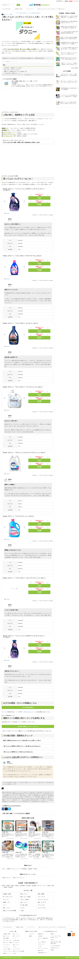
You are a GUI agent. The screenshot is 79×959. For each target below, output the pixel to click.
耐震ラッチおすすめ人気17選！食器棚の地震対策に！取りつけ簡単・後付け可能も (69, 38)
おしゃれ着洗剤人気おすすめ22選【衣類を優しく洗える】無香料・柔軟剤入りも (48, 855)
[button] (9, 210)
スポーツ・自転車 (24, 899)
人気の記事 (40, 936)
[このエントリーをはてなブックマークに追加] (9, 809)
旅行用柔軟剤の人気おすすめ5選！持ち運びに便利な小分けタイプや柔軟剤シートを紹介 (69, 43)
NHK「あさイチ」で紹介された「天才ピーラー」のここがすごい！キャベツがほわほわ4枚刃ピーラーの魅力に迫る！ (69, 82)
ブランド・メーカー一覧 (42, 948)
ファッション (6, 899)
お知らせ (52, 939)
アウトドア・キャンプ (43, 899)
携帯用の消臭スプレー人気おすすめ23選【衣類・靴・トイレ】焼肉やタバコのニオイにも (69, 17)
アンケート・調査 (8, 14)
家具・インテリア (42, 902)
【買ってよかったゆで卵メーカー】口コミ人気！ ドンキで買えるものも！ (69, 53)
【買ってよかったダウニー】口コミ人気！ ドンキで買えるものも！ (51, 8)
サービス (22, 907)
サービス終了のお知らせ (55, 945)
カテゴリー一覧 (41, 944)
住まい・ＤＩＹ (23, 902)
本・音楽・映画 (23, 905)
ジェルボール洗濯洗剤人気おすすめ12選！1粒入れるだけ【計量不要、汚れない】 (21, 855)
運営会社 (52, 933)
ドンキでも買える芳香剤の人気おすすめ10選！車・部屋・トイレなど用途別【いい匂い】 (69, 48)
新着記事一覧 (40, 933)
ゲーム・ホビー (41, 905)
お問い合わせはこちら (28, 712)
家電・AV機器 (41, 894)
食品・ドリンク (23, 894)
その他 (21, 910)
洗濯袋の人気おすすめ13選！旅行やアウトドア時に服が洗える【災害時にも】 (69, 27)
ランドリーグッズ (29, 8)
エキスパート (31, 933)
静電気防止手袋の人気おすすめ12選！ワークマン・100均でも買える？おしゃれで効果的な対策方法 (69, 58)
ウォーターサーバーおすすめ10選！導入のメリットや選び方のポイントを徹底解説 (69, 96)
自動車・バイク (6, 902)
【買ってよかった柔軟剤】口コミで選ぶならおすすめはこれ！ (18, 751)
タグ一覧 (39, 946)
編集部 (30, 936)
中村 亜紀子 (10, 763)
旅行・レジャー (6, 907)
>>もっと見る (74, 67)
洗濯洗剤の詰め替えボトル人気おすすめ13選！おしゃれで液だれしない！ (8, 835)
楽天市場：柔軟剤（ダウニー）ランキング (28, 726)
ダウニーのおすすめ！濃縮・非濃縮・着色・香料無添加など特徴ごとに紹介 (21, 142)
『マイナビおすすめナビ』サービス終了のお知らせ (28, 13)
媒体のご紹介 (40, 950)
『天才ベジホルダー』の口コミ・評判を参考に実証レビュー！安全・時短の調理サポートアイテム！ (69, 75)
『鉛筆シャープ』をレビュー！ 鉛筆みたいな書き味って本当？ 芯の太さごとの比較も (69, 64)
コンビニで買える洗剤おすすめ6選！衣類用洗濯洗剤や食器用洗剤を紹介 (69, 32)
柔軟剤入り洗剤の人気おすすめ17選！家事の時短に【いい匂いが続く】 (34, 835)
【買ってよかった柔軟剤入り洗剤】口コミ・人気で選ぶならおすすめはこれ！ (22, 746)
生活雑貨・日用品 (18, 8)
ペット (4, 905)
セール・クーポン (42, 907)
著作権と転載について (42, 952)
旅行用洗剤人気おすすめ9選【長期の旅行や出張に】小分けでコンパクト (21, 835)
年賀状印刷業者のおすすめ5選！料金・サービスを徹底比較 (69, 89)
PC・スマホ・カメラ (7, 896)
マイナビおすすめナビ (6, 8)
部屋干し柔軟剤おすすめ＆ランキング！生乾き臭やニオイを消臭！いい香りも (22, 740)
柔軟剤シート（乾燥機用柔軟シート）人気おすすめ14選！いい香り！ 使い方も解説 (34, 855)
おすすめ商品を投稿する (28, 707)
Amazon (7, 213)
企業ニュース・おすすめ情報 (9, 910)
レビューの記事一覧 (42, 941)
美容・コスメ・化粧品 (25, 896)
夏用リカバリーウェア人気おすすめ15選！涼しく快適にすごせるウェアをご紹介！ (69, 103)
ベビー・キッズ (41, 896)
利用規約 (52, 949)
